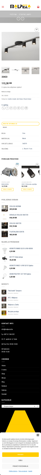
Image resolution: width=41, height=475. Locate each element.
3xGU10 (24, 143)
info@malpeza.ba (7, 329)
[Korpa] (38, 7)
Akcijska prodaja (13, 312)
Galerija (4, 390)
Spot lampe (20, 99)
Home (4, 366)
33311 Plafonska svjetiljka (29, 184)
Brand (5, 127)
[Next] (36, 46)
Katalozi (4, 386)
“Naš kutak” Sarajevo (15, 291)
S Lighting (5, 105)
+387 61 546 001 (9, 334)
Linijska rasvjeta (12, 99)
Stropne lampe (25, 15)
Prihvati (21, 455)
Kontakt (30, 471)
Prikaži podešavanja (20, 466)
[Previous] (5, 46)
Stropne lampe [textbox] (19, 406)
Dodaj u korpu (7, 189)
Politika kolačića (13, 471)
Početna (13, 15)
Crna (23, 133)
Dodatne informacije (10, 123)
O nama (4, 370)
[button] (38, 435)
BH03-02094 (5, 184)
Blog (3, 382)
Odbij (20, 460)
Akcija (4, 378)
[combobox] (20, 406)
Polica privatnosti (23, 471)
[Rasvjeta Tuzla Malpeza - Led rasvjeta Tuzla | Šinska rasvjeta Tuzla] (20, 7)
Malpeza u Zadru (13, 305)
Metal (24, 138)
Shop (3, 374)
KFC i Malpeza (12, 298)
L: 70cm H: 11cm (27, 149)
